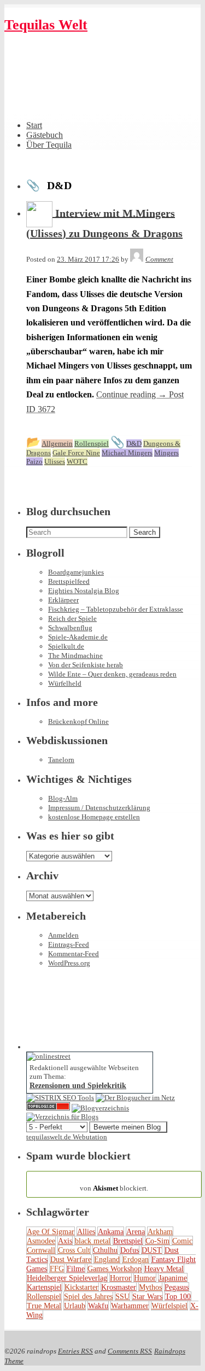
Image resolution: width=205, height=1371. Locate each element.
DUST (152, 1250)
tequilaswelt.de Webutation (66, 1137)
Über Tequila (49, 144)
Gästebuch (44, 135)
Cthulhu (105, 1250)
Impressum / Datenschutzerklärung (99, 808)
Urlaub (74, 1305)
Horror (120, 1277)
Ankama (111, 1231)
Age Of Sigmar (50, 1231)
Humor (145, 1277)
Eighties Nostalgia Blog (83, 591)
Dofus (129, 1250)
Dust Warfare (70, 1259)
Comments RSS (130, 1351)
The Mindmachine (75, 655)
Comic (182, 1240)
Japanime (173, 1277)
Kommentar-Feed (73, 954)
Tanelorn (61, 760)
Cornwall (41, 1250)
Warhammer (130, 1305)
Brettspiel (128, 1240)
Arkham (160, 1231)
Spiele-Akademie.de (78, 637)
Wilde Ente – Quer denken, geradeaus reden (112, 674)
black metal (92, 1240)
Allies (86, 1231)
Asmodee (41, 1240)
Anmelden (63, 935)
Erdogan (135, 1259)
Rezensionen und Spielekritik (78, 1085)
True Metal (44, 1305)
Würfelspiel (169, 1305)
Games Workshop (114, 1268)
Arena (135, 1231)
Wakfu (98, 1305)
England (107, 1259)
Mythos (150, 1287)
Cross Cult (74, 1250)
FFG (57, 1268)
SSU (122, 1296)
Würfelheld (64, 683)
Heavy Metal (164, 1268)
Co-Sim (157, 1240)
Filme (76, 1268)
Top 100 (178, 1296)
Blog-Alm (63, 798)
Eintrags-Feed (68, 944)
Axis (65, 1240)
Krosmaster (118, 1287)
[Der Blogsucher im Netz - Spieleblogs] (135, 1098)
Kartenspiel (44, 1287)
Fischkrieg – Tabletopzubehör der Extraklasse (115, 609)
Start (34, 125)
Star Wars (147, 1296)
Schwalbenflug (70, 628)
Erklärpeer (63, 600)
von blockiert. (114, 1183)
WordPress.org (69, 963)
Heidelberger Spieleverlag (67, 1277)
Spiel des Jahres (88, 1296)
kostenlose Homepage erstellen (94, 817)
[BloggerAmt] (100, 1108)
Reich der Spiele (72, 618)
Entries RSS (75, 1351)
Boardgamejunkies (76, 572)
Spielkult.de (66, 646)
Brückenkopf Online (78, 721)
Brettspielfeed (69, 581)
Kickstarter (81, 1287)
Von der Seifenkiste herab (85, 665)
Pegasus (177, 1287)
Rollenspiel (44, 1296)
